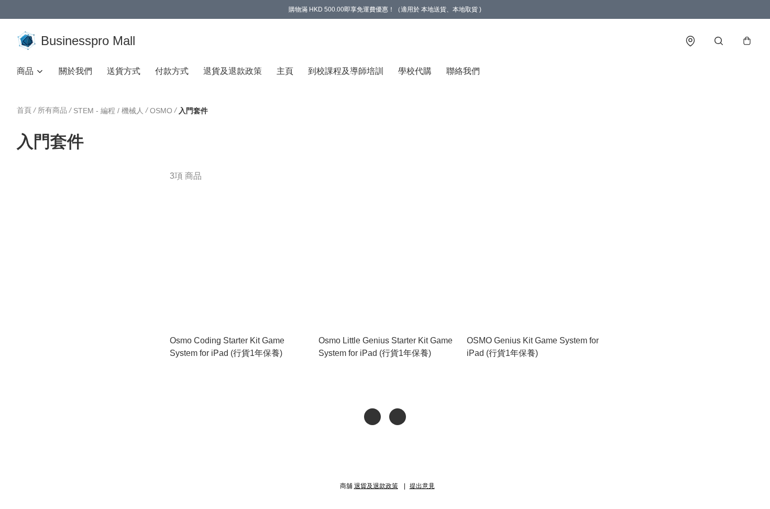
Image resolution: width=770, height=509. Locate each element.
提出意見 (422, 486)
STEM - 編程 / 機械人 (108, 110)
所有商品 (52, 110)
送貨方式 (123, 71)
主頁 (285, 71)
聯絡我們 (463, 71)
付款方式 (172, 71)
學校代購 (415, 71)
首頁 (24, 110)
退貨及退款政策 (232, 71)
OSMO (161, 110)
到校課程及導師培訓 (345, 71)
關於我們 (75, 71)
